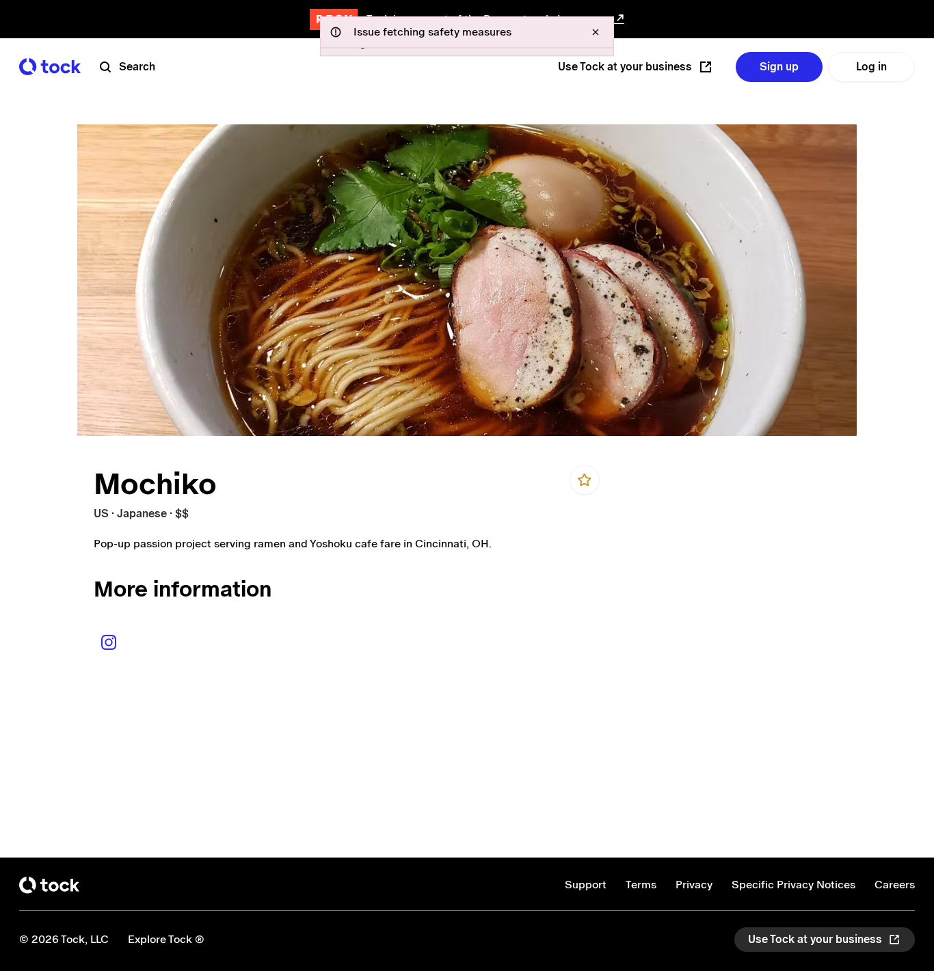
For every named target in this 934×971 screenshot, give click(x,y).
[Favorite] (585, 480)
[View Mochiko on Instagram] (109, 642)
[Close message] (595, 32)
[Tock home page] (50, 66)
